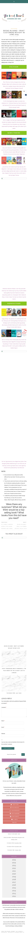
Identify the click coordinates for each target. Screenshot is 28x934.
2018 (14, 879)
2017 (14, 882)
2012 (14, 896)
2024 (14, 863)
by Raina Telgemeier (19, 154)
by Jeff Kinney (8, 150)
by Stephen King (10, 122)
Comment (3, 707)
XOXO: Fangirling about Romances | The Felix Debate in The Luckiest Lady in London (14, 670)
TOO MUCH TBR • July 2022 (14, 693)
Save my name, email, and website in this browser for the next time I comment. (12, 743)
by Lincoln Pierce (16, 173)
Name (3, 720)
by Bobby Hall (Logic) (13, 126)
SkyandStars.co (19, 932)
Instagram (15, 813)
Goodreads (15, 810)
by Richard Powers (17, 105)
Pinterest (15, 816)
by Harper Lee (11, 101)
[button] (14, 1)
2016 (14, 885)
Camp (9, 152)
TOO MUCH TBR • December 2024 (14, 843)
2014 (14, 891)
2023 (14, 865)
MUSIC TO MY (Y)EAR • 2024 (14, 834)
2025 (14, 860)
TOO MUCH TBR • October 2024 (14, 850)
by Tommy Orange (10, 82)
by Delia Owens (12, 86)
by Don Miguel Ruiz (15, 461)
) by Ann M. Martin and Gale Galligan (14, 169)
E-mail (15, 819)
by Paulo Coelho (18, 84)
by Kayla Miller (14, 152)
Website (3, 733)
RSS (15, 822)
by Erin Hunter (14, 297)
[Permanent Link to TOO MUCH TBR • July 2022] (14, 683)
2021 (14, 871)
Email (2, 727)
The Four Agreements (6, 461)
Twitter (15, 804)
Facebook (15, 807)
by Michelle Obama (9, 325)
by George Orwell (14, 107)
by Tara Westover (17, 467)
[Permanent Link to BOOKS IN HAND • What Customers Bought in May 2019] (14, 591)
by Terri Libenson (9, 167)
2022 (14, 868)
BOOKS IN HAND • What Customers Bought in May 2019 (14, 647)
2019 (14, 877)
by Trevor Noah (8, 339)
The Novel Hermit (14, 17)
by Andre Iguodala (16, 323)
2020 (14, 874)
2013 (14, 893)
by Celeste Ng (15, 124)
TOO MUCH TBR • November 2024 (14, 846)
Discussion (14, 28)
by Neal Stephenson (12, 120)
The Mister (21, 126)
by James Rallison (15, 346)
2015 (14, 888)
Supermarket (5, 126)
